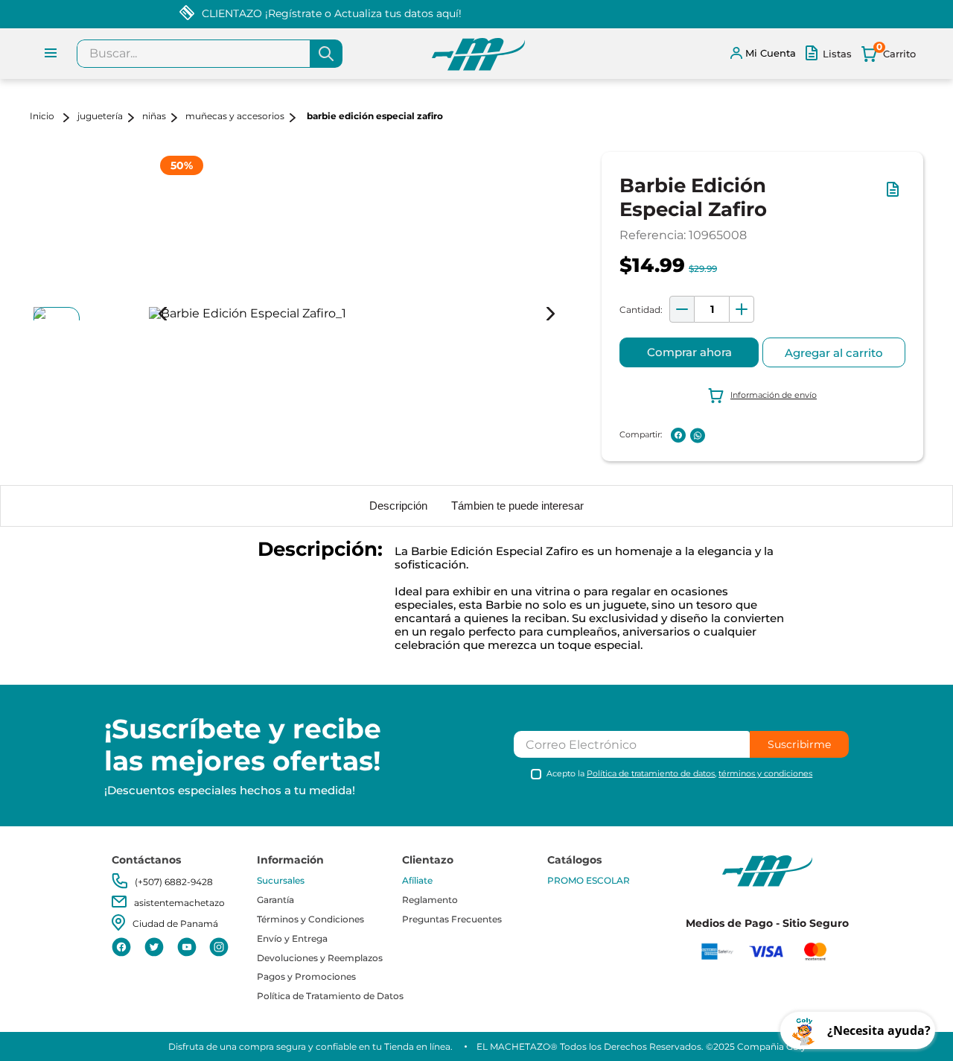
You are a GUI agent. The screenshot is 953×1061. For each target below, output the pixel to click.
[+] (741, 309)
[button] (896, 197)
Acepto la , (679, 774)
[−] (682, 309)
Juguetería (100, 115)
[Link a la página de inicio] (52, 117)
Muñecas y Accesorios (234, 115)
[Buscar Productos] (326, 54)
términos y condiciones (765, 773)
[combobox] (209, 53)
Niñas (154, 115)
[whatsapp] (698, 435)
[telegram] (717, 435)
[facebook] (678, 435)
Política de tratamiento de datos (651, 773)
